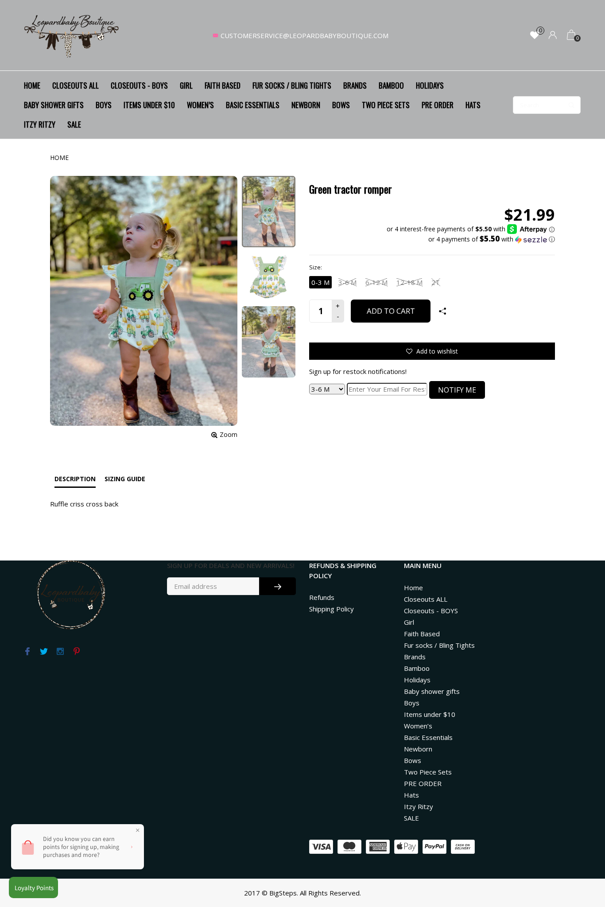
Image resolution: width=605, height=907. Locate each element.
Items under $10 (149, 104)
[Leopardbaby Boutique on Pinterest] (76, 652)
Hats (473, 104)
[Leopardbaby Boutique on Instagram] (60, 652)
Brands (355, 85)
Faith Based (222, 85)
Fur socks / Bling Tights (291, 85)
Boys (104, 104)
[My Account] (553, 36)
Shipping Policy (331, 608)
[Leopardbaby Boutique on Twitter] (43, 652)
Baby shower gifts (54, 104)
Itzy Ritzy (39, 124)
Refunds (321, 597)
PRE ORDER (438, 104)
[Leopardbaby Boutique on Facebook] (27, 652)
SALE (74, 124)
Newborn (305, 104)
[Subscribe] (277, 586)
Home (32, 85)
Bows (341, 104)
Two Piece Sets (386, 104)
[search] (547, 105)
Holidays (430, 85)
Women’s (200, 104)
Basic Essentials (252, 104)
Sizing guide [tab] (125, 479)
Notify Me (457, 390)
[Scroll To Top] (581, 851)
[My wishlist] (534, 36)
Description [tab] (75, 479)
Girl (186, 85)
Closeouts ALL (75, 85)
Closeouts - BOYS (139, 85)
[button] (471, 239)
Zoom (228, 434)
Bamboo (391, 85)
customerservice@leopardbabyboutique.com (304, 35)
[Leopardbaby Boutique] (72, 35)
